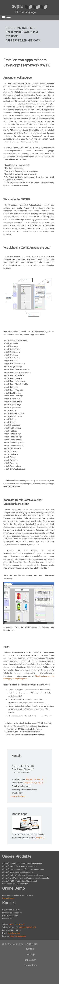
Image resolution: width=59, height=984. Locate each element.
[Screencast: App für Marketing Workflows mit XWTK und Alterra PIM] (28, 603)
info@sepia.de (14, 933)
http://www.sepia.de (18, 936)
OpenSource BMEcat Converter (15, 884)
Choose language (25, 12)
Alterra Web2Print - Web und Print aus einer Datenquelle (25, 878)
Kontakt (30, 949)
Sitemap (30, 954)
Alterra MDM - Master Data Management (19, 881)
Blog (9, 28)
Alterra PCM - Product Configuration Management (23, 869)
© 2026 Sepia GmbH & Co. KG (19, 944)
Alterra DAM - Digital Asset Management (19, 866)
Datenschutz (30, 965)
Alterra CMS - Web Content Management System (22, 875)
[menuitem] (25, 12)
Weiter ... (40, 837)
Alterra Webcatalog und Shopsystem (17, 872)
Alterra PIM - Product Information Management (22, 863)
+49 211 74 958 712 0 (33, 783)
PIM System (24, 28)
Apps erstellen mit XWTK (23, 40)
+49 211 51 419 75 (34, 779)
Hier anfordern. (18, 796)
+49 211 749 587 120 (27, 927)
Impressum (30, 960)
